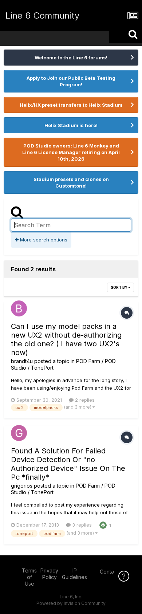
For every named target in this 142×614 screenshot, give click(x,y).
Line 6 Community (42, 15)
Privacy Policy (49, 573)
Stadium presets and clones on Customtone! (71, 182)
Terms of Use (29, 577)
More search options (43, 240)
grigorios (21, 486)
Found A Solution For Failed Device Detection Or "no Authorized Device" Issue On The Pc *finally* (68, 463)
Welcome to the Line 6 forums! (71, 57)
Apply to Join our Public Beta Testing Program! (71, 81)
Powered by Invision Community (71, 603)
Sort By (119, 287)
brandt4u (22, 361)
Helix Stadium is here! (71, 125)
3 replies (81, 525)
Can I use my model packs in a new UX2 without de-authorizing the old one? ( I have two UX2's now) (66, 339)
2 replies (84, 400)
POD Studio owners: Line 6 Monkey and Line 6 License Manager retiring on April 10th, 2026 (71, 152)
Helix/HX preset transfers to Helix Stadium (71, 105)
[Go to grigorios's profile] (19, 433)
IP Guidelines (74, 573)
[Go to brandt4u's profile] (19, 308)
